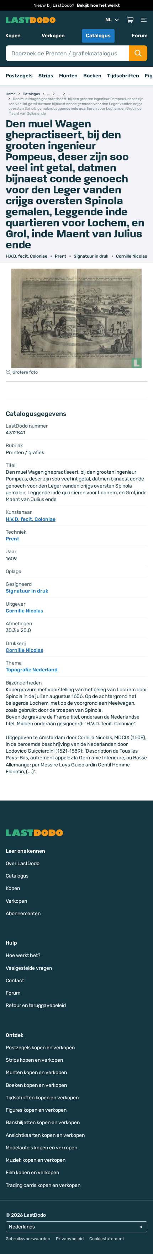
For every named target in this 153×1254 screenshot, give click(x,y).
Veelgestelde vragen (29, 968)
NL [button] (108, 20)
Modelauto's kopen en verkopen (41, 1148)
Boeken (92, 76)
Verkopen (53, 36)
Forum (140, 36)
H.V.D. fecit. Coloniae (26, 256)
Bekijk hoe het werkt (98, 5)
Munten (68, 76)
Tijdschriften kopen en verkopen (42, 1098)
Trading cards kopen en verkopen (43, 1185)
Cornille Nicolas (131, 256)
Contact (15, 981)
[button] (130, 19)
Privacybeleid (70, 1238)
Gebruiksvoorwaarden (28, 1238)
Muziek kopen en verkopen (35, 1160)
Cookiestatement (106, 1238)
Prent (60, 256)
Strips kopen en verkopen (34, 1060)
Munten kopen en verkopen (36, 1072)
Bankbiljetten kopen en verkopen (43, 1123)
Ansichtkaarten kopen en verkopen (45, 1135)
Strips (45, 76)
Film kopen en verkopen (32, 1173)
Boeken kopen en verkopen (36, 1085)
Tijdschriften (123, 76)
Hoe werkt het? (23, 955)
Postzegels (19, 76)
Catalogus (98, 36)
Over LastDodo (22, 863)
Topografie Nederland (32, 670)
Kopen (13, 36)
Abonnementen (23, 914)
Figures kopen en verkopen (36, 1110)
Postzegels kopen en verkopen (40, 1048)
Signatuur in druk (91, 256)
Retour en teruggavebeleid (36, 1005)
